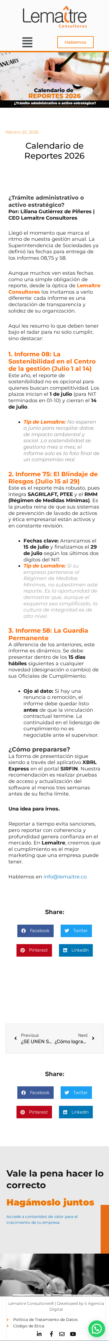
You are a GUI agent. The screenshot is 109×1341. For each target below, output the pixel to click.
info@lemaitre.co (65, 877)
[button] (27, 42)
